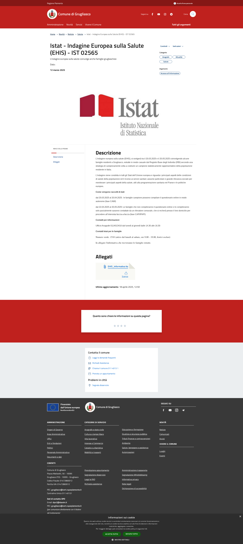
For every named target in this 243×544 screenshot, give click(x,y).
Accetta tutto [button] (111, 534)
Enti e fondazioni (54, 443)
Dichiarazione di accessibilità (134, 488)
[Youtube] (157, 14)
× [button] (240, 516)
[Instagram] (164, 14)
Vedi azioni (177, 46)
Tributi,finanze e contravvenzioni (136, 438)
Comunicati (164, 434)
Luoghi (162, 451)
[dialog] (121, 529)
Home (52, 34)
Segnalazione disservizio (95, 474)
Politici (50, 447)
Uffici (49, 438)
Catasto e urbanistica (94, 447)
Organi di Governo (55, 429)
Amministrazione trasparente (134, 470)
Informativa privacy (130, 479)
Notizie (71, 34)
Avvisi (162, 438)
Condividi (164, 46)
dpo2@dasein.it (60, 502)
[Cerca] (193, 14)
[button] (121, 539)
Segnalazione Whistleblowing (134, 474)
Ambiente (126, 443)
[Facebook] (151, 14)
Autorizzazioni (128, 452)
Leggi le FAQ (90, 479)
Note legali (126, 483)
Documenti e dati (54, 456)
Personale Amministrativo (58, 452)
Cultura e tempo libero (94, 434)
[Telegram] (170, 14)
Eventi (162, 455)
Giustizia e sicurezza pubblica (134, 434)
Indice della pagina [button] (60, 148)
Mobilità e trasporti (93, 452)
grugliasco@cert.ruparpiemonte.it (66, 489)
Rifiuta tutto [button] (132, 534)
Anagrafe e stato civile (94, 429)
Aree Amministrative (56, 434)
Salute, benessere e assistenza (135, 447)
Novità (62, 34)
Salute (80, 34)
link (146, 529)
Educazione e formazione (132, 429)
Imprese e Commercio (94, 443)
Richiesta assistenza (93, 483)
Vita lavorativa (91, 438)
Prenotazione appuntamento (97, 470)
